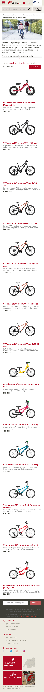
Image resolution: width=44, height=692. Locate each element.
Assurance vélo (11, 643)
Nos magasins (11, 637)
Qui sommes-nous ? (13, 624)
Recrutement (10, 629)
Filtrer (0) (35, 67)
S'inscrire (35, 603)
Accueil (21, 686)
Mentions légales (29, 686)
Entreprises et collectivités (16, 640)
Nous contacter (11, 626)
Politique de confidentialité (12, 688)
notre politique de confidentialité (29, 616)
